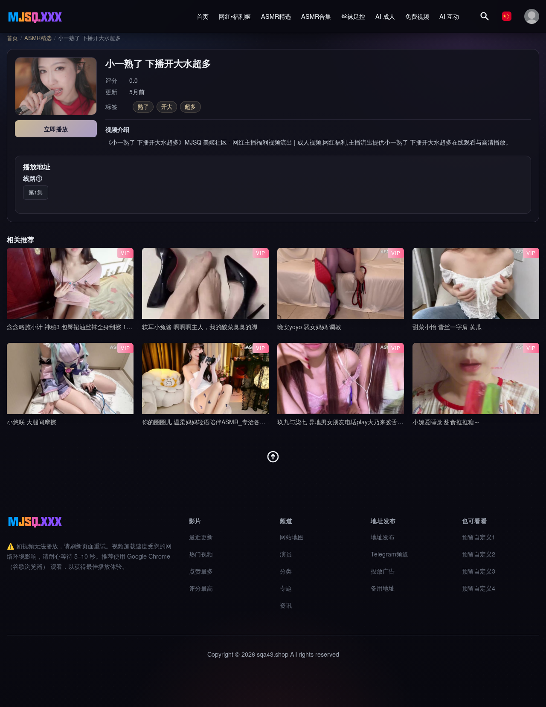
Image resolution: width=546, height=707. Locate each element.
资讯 (286, 604)
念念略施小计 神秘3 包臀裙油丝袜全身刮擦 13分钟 (74, 326)
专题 (286, 587)
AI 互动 (449, 16)
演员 (286, 553)
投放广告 (383, 570)
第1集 (36, 192)
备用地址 (383, 587)
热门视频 (201, 553)
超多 (190, 106)
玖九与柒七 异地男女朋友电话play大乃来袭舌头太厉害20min (357, 421)
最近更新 (201, 536)
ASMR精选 (276, 16)
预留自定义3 (478, 570)
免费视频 (417, 16)
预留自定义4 (478, 587)
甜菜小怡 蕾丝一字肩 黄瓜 (447, 326)
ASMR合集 (316, 16)
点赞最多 (201, 570)
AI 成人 (385, 16)
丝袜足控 (353, 16)
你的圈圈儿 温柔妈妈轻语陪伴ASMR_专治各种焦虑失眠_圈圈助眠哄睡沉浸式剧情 (250, 421)
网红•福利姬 (235, 16)
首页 (203, 16)
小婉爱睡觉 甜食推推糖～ (446, 421)
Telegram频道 (389, 553)
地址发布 (383, 536)
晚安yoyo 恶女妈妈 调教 (309, 326)
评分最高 (201, 587)
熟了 (143, 106)
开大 (166, 106)
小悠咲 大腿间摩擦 (31, 421)
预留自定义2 (478, 553)
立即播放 (56, 129)
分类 (286, 570)
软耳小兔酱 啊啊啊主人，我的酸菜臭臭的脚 (199, 326)
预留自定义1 (478, 536)
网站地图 (292, 536)
